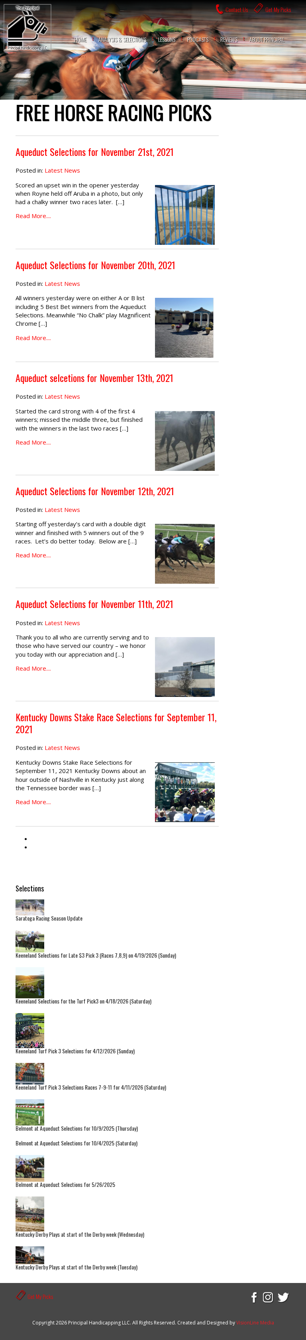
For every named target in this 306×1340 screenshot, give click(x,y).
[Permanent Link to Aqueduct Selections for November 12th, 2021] (185, 554)
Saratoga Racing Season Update (49, 918)
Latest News (62, 170)
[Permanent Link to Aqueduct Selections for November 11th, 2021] (185, 667)
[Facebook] (253, 1297)
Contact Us (237, 9)
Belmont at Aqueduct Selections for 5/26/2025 (65, 1184)
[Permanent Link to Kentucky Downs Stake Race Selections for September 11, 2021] (185, 792)
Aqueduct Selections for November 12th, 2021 (95, 491)
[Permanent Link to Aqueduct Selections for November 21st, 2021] (185, 215)
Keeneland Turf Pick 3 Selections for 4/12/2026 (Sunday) (75, 1051)
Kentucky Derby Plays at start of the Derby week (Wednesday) (80, 1234)
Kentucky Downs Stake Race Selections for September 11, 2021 (116, 723)
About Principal (266, 39)
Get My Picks (278, 9)
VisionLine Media (255, 1322)
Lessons (166, 39)
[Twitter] (283, 1297)
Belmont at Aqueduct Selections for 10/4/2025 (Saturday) (76, 1143)
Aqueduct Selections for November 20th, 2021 (95, 265)
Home (80, 39)
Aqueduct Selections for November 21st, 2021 (95, 151)
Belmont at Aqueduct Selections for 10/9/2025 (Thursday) (77, 1128)
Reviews (228, 39)
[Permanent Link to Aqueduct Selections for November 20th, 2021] (185, 328)
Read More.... (33, 216)
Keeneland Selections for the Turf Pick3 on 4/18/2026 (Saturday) (83, 1001)
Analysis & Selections (122, 39)
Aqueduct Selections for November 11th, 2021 (94, 603)
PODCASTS (197, 39)
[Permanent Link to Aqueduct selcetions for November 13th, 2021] (185, 441)
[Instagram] (268, 1297)
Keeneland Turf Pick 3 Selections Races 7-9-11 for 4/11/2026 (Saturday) (91, 1087)
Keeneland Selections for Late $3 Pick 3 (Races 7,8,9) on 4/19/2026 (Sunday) (96, 955)
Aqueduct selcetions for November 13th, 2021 (94, 377)
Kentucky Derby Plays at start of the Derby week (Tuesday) (76, 1267)
